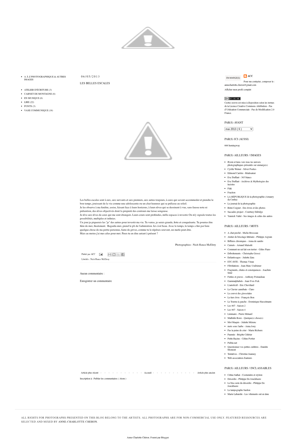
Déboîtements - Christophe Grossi (244, 253)
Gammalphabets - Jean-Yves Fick (243, 281)
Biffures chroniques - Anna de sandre (245, 241)
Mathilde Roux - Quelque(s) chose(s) (245, 317)
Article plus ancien (206, 372)
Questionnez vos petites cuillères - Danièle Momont (248, 348)
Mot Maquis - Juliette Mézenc (242, 322)
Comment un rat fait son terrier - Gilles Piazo (249, 249)
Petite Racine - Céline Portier (241, 338)
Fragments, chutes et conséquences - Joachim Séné (249, 271)
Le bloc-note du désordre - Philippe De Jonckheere (246, 384)
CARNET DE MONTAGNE (38, 93)
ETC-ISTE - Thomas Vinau (241, 261)
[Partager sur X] (118, 254)
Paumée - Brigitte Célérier (240, 334)
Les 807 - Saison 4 (236, 309)
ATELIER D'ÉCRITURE (36, 89)
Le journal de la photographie (241, 203)
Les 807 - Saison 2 (236, 305)
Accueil (147, 372)
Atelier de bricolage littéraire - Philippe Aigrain (250, 236)
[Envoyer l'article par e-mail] (100, 254)
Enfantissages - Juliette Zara (241, 257)
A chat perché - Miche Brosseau (243, 232)
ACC (250, 76)
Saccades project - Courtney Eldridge (245, 211)
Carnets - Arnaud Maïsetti (240, 245)
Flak (230, 188)
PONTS (28, 106)
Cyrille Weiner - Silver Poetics (242, 169)
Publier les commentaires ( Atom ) (110, 378)
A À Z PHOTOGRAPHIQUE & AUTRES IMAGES (45, 78)
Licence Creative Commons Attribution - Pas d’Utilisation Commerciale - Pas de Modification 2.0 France (249, 109)
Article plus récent (89, 372)
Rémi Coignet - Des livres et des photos (246, 207)
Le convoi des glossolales (240, 293)
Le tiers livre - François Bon (241, 297)
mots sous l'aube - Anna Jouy (242, 326)
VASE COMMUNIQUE (36, 110)
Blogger (165, 437)
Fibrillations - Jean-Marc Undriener (244, 265)
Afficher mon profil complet (238, 89)
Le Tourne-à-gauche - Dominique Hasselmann (249, 301)
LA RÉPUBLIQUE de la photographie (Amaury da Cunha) (251, 198)
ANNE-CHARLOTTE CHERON (77, 421)
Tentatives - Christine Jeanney (242, 353)
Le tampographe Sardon (239, 390)
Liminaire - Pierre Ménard (240, 313)
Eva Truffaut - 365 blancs (239, 177)
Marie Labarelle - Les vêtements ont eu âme (248, 394)
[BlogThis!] (114, 254)
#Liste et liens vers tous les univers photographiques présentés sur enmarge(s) (248, 163)
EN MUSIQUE (31, 97)
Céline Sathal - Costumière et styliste (245, 374)
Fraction (231, 192)
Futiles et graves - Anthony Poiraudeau (246, 276)
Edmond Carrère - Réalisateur (242, 173)
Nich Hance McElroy (204, 244)
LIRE (26, 102)
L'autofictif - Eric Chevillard (241, 285)
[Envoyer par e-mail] (110, 254)
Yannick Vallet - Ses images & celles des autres (250, 216)
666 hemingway (232, 145)
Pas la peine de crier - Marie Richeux (245, 330)
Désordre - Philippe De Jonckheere (244, 378)
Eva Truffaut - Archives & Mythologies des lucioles (248, 183)
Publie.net (232, 342)
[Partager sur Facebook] (123, 254)
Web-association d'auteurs (240, 357)
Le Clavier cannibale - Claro (241, 289)
